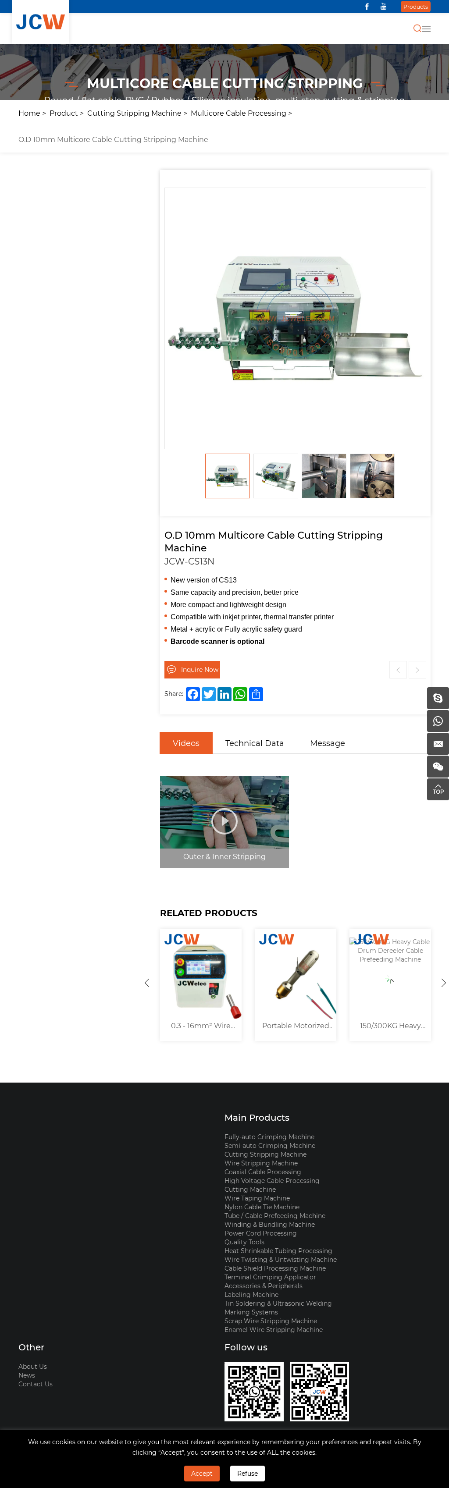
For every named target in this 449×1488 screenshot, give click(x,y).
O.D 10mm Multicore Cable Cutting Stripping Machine (113, 139)
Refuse (247, 1473)
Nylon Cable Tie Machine (261, 1207)
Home (29, 112)
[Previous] (146, 983)
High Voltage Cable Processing (272, 1180)
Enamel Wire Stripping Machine (273, 1329)
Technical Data (254, 743)
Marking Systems (251, 1312)
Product (64, 112)
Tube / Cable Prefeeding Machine (274, 1215)
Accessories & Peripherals (263, 1286)
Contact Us (35, 1384)
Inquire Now (199, 669)
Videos (186, 743)
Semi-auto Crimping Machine (269, 1145)
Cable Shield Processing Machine (275, 1268)
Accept (202, 1473)
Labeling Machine (251, 1294)
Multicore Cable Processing (238, 112)
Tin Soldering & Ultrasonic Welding (278, 1303)
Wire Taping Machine (257, 1198)
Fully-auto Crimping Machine (269, 1137)
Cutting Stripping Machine (134, 112)
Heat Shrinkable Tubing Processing (278, 1251)
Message (327, 743)
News (26, 1375)
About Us (32, 1366)
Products (415, 6)
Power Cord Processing (260, 1233)
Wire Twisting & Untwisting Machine (280, 1259)
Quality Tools (244, 1242)
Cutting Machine (250, 1189)
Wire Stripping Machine (261, 1163)
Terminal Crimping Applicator (270, 1277)
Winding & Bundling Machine (269, 1224)
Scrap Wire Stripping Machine (270, 1321)
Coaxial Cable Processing (262, 1172)
